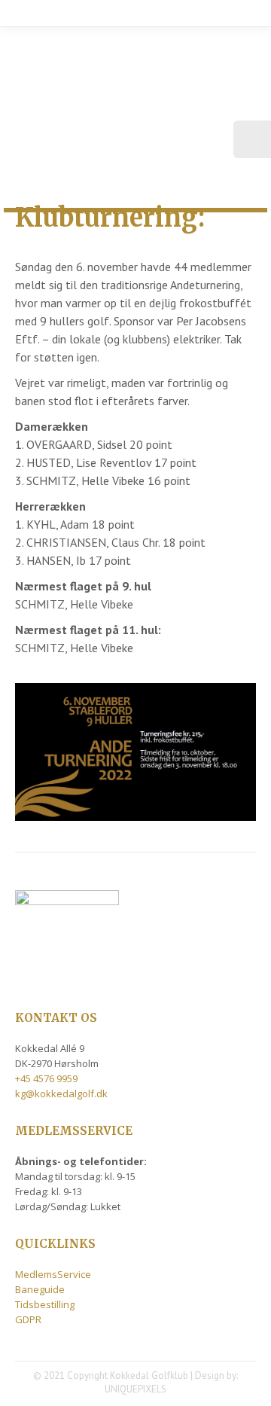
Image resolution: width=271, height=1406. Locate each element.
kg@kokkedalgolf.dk (61, 1093)
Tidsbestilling (45, 1304)
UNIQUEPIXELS (135, 1389)
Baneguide (40, 1289)
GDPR (28, 1319)
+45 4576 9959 (46, 1078)
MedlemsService (53, 1274)
